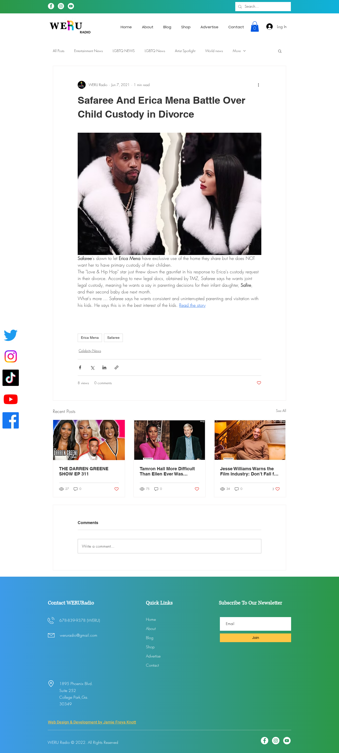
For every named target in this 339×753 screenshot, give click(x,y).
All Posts (58, 50)
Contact (152, 665)
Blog (149, 637)
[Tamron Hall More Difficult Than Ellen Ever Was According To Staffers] (169, 440)
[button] (254, 26)
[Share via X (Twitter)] (92, 367)
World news (214, 50)
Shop (150, 647)
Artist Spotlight (185, 50)
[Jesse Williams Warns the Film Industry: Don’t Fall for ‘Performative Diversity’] (250, 440)
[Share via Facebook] (80, 367)
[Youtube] (10, 399)
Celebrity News (90, 350)
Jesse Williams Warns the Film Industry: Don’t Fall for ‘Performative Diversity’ (249, 471)
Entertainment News (88, 50)
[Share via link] (116, 367)
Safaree (113, 338)
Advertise (153, 656)
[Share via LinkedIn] (104, 367)
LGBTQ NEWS (124, 50)
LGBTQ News (155, 50)
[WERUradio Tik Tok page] (10, 378)
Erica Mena (90, 338)
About (151, 628)
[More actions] (258, 85)
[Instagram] (61, 6)
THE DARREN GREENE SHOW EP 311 (83, 471)
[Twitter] (10, 335)
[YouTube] (71, 6)
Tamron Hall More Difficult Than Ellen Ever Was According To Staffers (167, 471)
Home (151, 619)
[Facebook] (51, 6)
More (237, 50)
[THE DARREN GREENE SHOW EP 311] (89, 440)
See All (281, 410)
